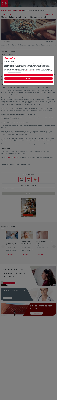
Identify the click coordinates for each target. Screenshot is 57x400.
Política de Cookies (29, 70)
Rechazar (28, 78)
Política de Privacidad (40, 70)
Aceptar (28, 75)
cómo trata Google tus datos (14, 72)
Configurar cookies (28, 82)
